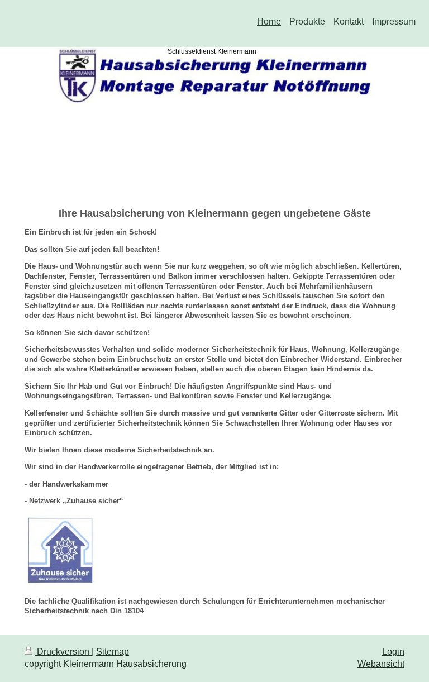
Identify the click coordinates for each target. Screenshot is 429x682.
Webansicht (381, 664)
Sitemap (112, 651)
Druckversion (63, 651)
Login (393, 651)
